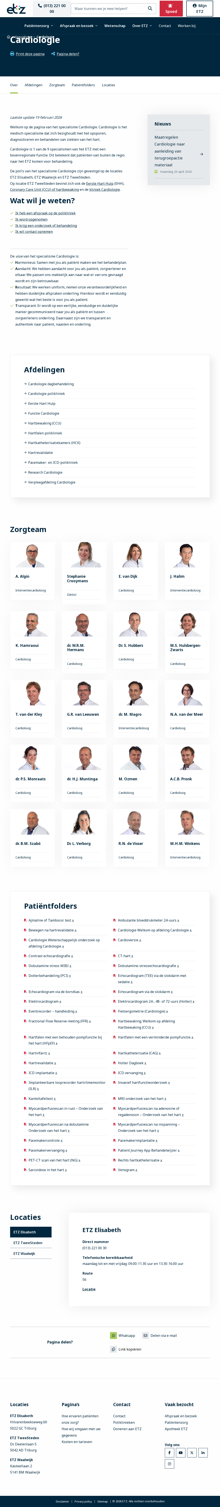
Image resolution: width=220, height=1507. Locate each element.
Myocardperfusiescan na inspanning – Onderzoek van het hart (149, 1127)
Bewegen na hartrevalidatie (52, 930)
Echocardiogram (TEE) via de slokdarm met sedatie (152, 978)
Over (14, 85)
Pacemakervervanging (47, 1150)
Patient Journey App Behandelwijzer (148, 1150)
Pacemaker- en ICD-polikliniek (53, 462)
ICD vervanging (131, 1072)
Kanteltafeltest (41, 1098)
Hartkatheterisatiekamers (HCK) (54, 442)
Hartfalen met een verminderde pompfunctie (154, 1037)
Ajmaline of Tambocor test (50, 920)
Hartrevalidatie (40, 452)
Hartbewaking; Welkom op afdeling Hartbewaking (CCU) (146, 1024)
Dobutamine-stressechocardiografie (147, 965)
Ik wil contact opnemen (34, 231)
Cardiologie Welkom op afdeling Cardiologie (154, 930)
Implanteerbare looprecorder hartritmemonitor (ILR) (67, 1085)
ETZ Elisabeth (25, 1232)
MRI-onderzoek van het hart (141, 1098)
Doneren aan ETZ (127, 1429)
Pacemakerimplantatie (137, 1140)
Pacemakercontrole (45, 1140)
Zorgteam (57, 85)
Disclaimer (62, 1501)
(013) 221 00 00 (55, 8)
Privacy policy (83, 1501)
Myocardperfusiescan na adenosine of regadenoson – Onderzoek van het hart (150, 1111)
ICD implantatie (42, 1072)
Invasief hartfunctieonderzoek (143, 1082)
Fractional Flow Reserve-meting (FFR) (59, 1021)
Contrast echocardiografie (50, 956)
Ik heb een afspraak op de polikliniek (45, 213)
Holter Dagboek (131, 1063)
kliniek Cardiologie (104, 189)
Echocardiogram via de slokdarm (144, 991)
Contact (165, 25)
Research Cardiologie (45, 472)
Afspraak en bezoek (76, 25)
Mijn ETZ (201, 8)
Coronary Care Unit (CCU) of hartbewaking (44, 189)
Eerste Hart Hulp (99, 183)
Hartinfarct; (38, 1053)
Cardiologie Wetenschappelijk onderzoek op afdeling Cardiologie (64, 943)
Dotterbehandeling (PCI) (49, 975)
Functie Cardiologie (43, 413)
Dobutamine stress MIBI (49, 965)
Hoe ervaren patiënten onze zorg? (80, 1419)
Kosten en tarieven (77, 1441)
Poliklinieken (124, 1422)
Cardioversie (128, 940)
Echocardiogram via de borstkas (55, 991)
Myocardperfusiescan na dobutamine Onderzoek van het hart (59, 1127)
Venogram (126, 1169)
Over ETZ (140, 25)
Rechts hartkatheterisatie (139, 1160)
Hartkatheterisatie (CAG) (138, 1053)
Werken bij (187, 25)
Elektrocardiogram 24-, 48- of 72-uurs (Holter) (155, 1001)
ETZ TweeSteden (28, 1242)
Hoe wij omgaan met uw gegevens (81, 1432)
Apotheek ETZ (176, 1429)
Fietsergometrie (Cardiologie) (142, 1011)
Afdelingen (33, 85)
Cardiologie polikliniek (46, 393)
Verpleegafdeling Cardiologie (51, 482)
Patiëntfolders (83, 85)
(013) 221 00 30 (94, 1248)
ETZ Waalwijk (24, 1253)
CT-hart (124, 956)
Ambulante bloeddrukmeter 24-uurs (147, 920)
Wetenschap (114, 25)
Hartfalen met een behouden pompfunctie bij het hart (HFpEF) (65, 1040)
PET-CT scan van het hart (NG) (53, 1160)
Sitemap (102, 1501)
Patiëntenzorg (36, 25)
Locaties (108, 85)
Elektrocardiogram (44, 1001)
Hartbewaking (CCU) (44, 423)
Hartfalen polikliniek (45, 433)
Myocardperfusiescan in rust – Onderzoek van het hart (66, 1111)
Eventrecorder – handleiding (52, 1011)
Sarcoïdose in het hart (47, 1169)
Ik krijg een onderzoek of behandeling (46, 225)
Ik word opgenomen (31, 219)
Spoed (171, 11)
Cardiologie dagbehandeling (51, 384)
